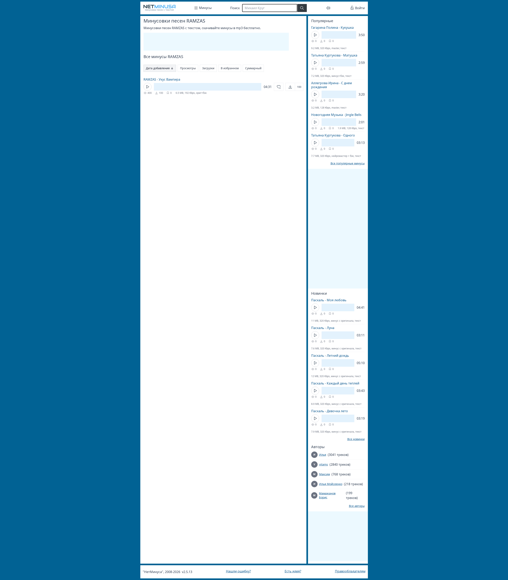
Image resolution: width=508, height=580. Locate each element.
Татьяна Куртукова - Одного (333, 135)
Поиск (235, 8)
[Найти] (302, 8)
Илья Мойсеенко (330, 484)
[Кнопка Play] (148, 87)
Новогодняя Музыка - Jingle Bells (336, 115)
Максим (324, 474)
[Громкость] (328, 8)
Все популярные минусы (348, 163)
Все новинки (356, 439)
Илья (322, 454)
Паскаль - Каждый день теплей (335, 383)
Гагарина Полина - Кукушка (332, 28)
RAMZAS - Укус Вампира (162, 79)
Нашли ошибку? (238, 571)
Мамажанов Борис (327, 495)
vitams (323, 464)
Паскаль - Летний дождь (330, 356)
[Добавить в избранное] (278, 87)
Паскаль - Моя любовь (329, 300)
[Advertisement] (216, 42)
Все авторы (357, 506)
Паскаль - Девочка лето (329, 411)
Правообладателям (350, 571)
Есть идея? (293, 571)
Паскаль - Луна (322, 328)
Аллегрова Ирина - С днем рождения (331, 85)
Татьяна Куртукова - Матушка (334, 55)
